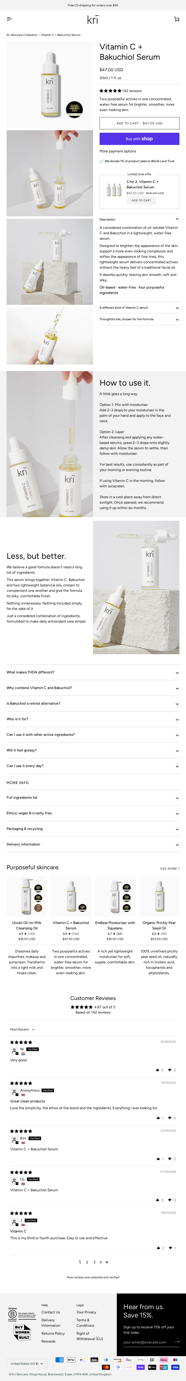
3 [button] (94, 1262)
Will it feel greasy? (22, 750)
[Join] (175, 1341)
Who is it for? (17, 719)
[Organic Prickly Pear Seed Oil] (159, 896)
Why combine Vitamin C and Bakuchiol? (39, 688)
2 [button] (87, 1262)
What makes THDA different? (30, 672)
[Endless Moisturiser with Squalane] (115, 896)
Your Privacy (86, 1312)
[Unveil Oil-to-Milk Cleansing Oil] (27, 896)
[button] (111, 91)
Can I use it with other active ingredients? (41, 734)
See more (168, 868)
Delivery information (23, 844)
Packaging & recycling (25, 829)
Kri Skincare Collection (22, 35)
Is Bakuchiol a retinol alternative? (33, 703)
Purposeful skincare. (33, 867)
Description (107, 219)
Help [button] (45, 1305)
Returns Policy (53, 1333)
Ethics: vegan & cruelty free (29, 813)
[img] (21, 1042)
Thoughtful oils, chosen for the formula (126, 319)
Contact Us (51, 1312)
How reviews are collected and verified (93, 1277)
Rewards (48, 1341)
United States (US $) (24, 1363)
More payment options (118, 151)
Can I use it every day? (25, 766)
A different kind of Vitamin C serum (124, 307)
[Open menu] (13, 19)
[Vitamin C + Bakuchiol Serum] (71, 896)
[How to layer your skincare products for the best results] (136, 587)
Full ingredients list (22, 797)
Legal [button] (80, 1305)
